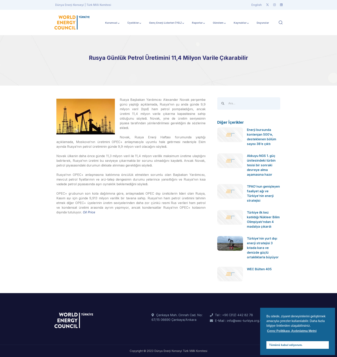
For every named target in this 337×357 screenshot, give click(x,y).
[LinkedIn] (281, 5)
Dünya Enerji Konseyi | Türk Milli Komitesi (83, 4)
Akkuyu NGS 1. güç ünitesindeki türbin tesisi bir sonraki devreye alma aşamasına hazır (261, 165)
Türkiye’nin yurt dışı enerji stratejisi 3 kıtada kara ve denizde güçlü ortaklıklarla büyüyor (263, 247)
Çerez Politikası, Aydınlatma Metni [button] (292, 331)
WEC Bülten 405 (259, 269)
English (256, 5)
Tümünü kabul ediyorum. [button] (285, 344)
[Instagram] (274, 5)
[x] (267, 5)
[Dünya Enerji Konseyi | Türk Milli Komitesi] (72, 22)
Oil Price (89, 212)
